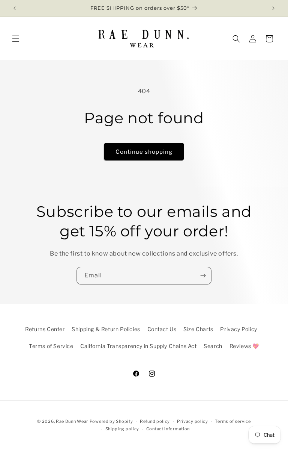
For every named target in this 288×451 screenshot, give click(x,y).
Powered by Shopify (111, 421)
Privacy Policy (238, 329)
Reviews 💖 (244, 346)
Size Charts (198, 329)
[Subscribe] (203, 276)
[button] (16, 38)
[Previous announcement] (14, 8)
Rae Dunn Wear (72, 421)
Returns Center (44, 329)
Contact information (168, 428)
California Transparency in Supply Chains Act (138, 346)
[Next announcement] (273, 8)
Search (213, 346)
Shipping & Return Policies (106, 329)
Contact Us (162, 329)
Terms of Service (51, 346)
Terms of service (232, 421)
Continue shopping (144, 151)
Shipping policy (122, 428)
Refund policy (155, 421)
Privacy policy (192, 421)
